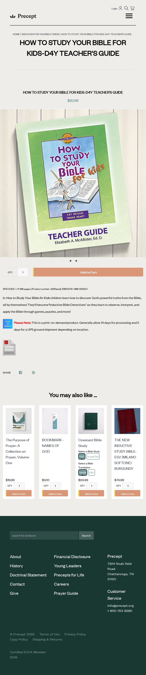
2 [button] (76, 261)
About (15, 556)
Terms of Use (49, 634)
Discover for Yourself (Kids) (40, 34)
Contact (17, 584)
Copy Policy (19, 639)
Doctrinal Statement (28, 574)
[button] (126, 8)
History (16, 565)
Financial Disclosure (72, 556)
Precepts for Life (69, 574)
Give (14, 593)
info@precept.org (120, 605)
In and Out (92, 456)
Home (16, 34)
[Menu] (129, 16)
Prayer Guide (66, 593)
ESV (91, 472)
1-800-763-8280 (119, 610)
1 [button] (70, 261)
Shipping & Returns (47, 639)
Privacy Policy (75, 634)
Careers (61, 584)
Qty (10, 272)
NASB (82, 472)
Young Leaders (67, 565)
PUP (81, 456)
